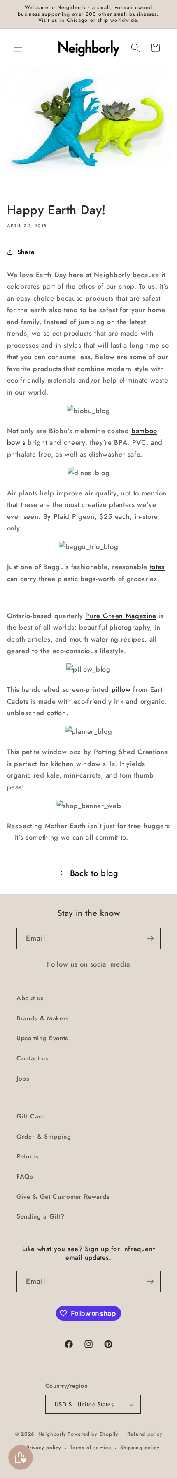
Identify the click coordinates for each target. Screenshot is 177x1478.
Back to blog (94, 873)
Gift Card (30, 1116)
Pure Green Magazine (120, 616)
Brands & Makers (42, 1018)
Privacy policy (43, 1447)
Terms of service (90, 1447)
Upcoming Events (42, 1038)
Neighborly (52, 1434)
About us (30, 998)
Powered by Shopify (93, 1434)
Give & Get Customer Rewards (63, 1196)
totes (157, 567)
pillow (121, 689)
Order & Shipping (43, 1136)
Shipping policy (140, 1447)
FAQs (24, 1176)
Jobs (23, 1078)
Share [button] (26, 252)
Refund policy (144, 1434)
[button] (18, 48)
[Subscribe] (150, 938)
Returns (27, 1156)
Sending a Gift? (40, 1216)
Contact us (32, 1058)
